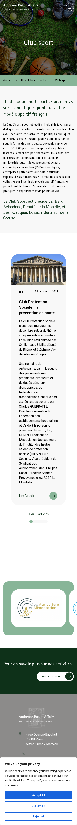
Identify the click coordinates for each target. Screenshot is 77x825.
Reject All (38, 816)
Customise (38, 805)
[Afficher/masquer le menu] (70, 7)
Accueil (7, 80)
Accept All (38, 795)
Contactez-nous (50, 676)
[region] (38, 791)
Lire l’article (26, 496)
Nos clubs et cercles (33, 80)
